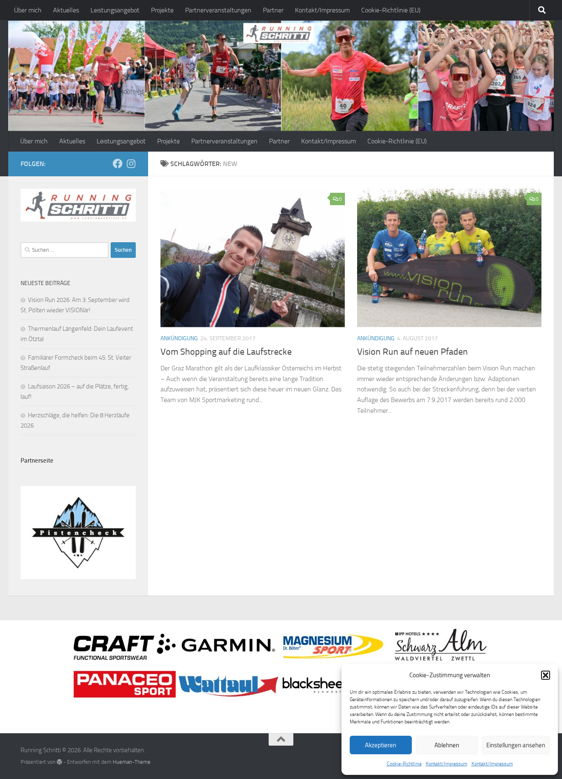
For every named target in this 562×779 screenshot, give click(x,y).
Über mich (28, 10)
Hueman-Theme (132, 762)
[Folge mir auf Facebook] (118, 163)
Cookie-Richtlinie (404, 764)
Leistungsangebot (115, 10)
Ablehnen (446, 745)
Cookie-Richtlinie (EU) (390, 10)
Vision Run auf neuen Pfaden (412, 351)
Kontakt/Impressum (446, 764)
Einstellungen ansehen (515, 745)
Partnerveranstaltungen (218, 10)
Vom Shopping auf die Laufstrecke (226, 351)
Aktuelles (66, 10)
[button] (545, 675)
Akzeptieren (380, 745)
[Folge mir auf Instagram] (131, 163)
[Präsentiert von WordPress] (59, 762)
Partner (273, 10)
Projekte (162, 10)
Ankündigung (179, 338)
